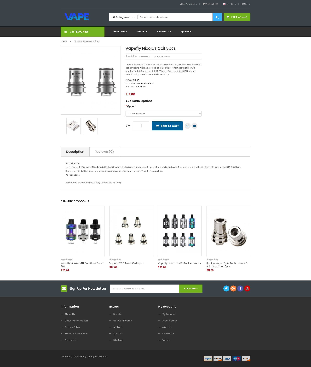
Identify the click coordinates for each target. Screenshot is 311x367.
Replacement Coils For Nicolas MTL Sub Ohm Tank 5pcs (227, 265)
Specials (118, 333)
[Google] (233, 288)
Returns (166, 340)
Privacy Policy (72, 327)
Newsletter (168, 333)
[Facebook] (240, 288)
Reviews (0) (104, 151)
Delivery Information (76, 320)
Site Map (118, 340)
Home (64, 41)
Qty (128, 126)
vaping (82, 356)
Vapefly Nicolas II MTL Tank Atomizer (179, 263)
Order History (169, 320)
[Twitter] (226, 288)
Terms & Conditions (76, 333)
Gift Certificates (122, 320)
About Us (70, 314)
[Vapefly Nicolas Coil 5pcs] (73, 125)
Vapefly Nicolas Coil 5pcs (87, 41)
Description (75, 151)
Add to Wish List (188, 126)
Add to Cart (170, 126)
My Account (169, 314)
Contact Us (71, 340)
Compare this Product (194, 126)
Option (131, 106)
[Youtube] (247, 288)
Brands (117, 314)
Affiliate (117, 327)
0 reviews (144, 56)
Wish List (167, 327)
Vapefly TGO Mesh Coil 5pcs (126, 263)
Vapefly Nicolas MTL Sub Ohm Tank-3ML (82, 265)
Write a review (162, 56)
